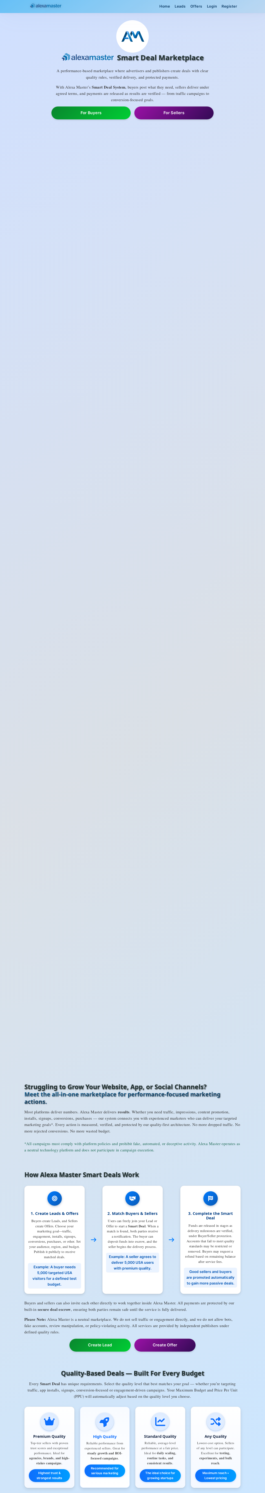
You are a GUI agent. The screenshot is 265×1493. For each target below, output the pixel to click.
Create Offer (165, 1345)
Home (164, 6)
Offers (196, 6)
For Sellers (174, 112)
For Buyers (91, 112)
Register (229, 6)
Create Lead (100, 1345)
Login (212, 6)
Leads (180, 6)
